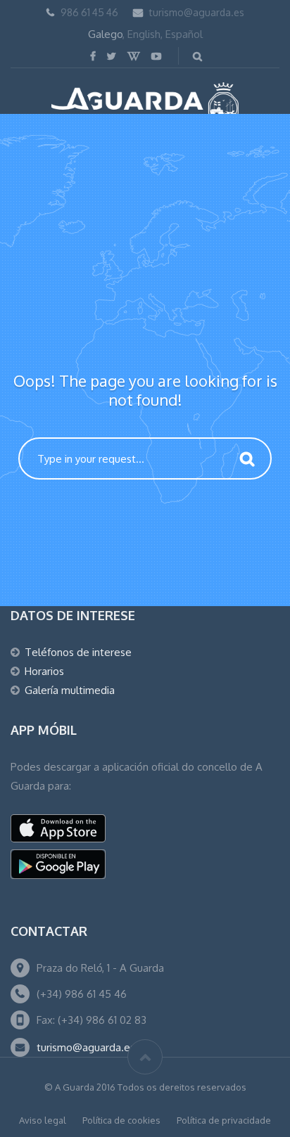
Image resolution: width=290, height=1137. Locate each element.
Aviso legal (42, 1120)
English (143, 34)
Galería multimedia (70, 690)
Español (184, 34)
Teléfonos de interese (78, 652)
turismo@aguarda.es (196, 12)
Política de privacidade (224, 1120)
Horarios (44, 671)
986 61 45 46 (89, 12)
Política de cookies (121, 1120)
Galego (105, 34)
